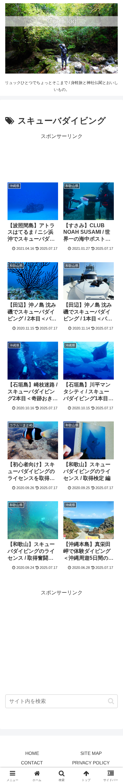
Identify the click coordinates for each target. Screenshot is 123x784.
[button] (111, 701)
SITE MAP (91, 753)
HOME (32, 753)
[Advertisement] (61, 157)
